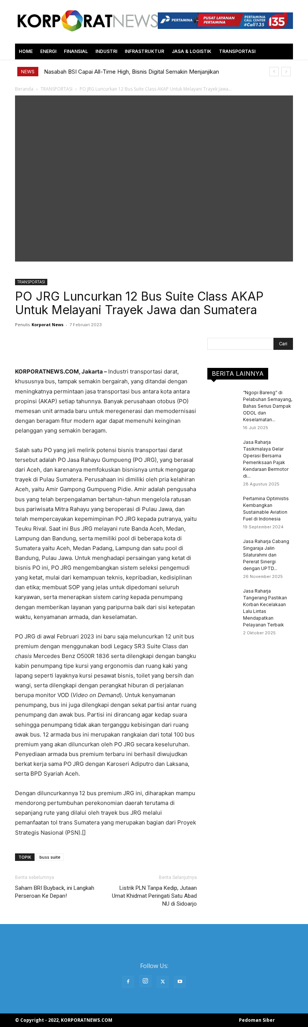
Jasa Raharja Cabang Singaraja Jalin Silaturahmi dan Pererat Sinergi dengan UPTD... (266, 554)
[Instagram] (145, 981)
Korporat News (47, 324)
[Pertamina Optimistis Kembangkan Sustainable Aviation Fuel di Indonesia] (222, 505)
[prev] (274, 71)
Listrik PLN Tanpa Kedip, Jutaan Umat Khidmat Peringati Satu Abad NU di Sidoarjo (154, 896)
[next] (286, 71)
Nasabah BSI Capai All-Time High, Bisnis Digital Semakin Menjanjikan (131, 71)
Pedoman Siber (257, 1020)
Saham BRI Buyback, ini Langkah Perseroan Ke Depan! (54, 892)
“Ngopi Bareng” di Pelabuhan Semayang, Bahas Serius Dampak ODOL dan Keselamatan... (267, 406)
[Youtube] (180, 982)
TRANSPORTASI (31, 281)
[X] (163, 982)
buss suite (49, 857)
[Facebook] (128, 982)
